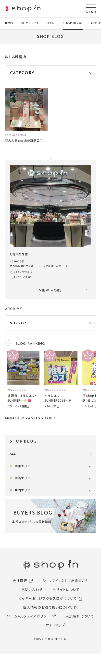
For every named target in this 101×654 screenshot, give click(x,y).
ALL (13, 453)
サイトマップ (55, 624)
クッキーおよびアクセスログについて (48, 598)
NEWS (8, 23)
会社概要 (20, 580)
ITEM (51, 23)
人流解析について (79, 616)
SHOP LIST (30, 23)
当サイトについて (66, 589)
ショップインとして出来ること (65, 580)
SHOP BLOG (73, 23)
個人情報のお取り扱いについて (48, 607)
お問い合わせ (32, 589)
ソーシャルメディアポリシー (28, 616)
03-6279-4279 (23, 271)
